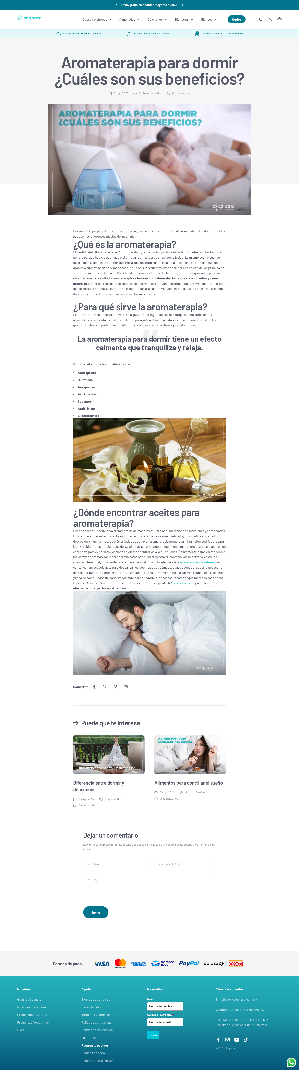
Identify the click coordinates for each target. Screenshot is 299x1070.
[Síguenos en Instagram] (227, 1040)
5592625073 (255, 1009)
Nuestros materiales (32, 1007)
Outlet (236, 19)
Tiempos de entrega (96, 999)
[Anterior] (116, 5)
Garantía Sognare (29, 999)
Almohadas (127, 19)
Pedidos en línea (93, 1053)
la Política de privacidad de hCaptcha (170, 844)
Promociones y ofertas (33, 1014)
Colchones (155, 19)
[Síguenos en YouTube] (236, 1040)
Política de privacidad (97, 1022)
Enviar (153, 1035)
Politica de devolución (97, 1030)
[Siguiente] (182, 5)
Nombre (152, 999)
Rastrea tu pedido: (95, 1045)
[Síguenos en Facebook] (218, 1040)
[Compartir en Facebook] (94, 687)
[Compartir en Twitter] (105, 687)
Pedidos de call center (97, 1060)
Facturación (90, 1037)
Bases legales (91, 1007)
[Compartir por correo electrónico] (126, 687)
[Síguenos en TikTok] (246, 1040)
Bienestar (182, 19)
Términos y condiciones (98, 1014)
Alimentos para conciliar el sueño (188, 783)
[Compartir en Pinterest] (115, 687)
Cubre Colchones (95, 19)
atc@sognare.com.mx (241, 999)
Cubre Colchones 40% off (149, 5)
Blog (20, 1030)
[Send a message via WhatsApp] (291, 1062)
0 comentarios (181, 93)
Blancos (207, 19)
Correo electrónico (160, 1015)
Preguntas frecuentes (33, 1022)
